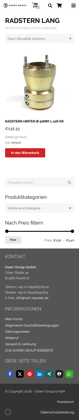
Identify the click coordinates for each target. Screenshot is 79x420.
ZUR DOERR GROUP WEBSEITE (29, 350)
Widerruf (11, 338)
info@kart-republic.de (32, 298)
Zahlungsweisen (17, 332)
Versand (16, 142)
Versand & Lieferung (20, 344)
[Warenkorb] (59, 5)
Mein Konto (14, 319)
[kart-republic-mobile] (35, 5)
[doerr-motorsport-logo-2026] (15, 5)
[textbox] (24, 208)
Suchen (69, 182)
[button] (50, 5)
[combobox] (39, 208)
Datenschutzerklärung (57, 412)
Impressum (65, 402)
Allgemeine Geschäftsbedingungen (32, 325)
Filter (13, 239)
